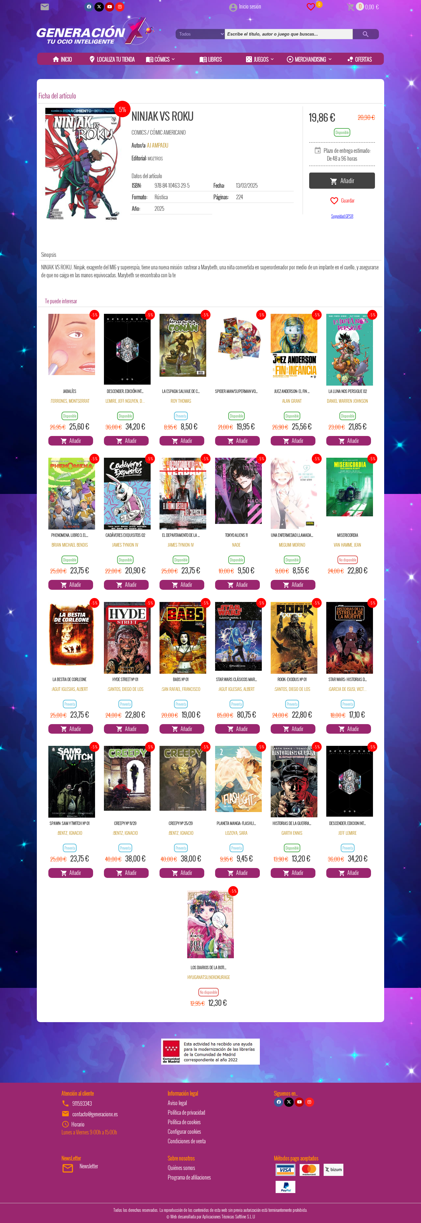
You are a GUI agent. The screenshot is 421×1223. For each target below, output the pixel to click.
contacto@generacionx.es (95, 1114)
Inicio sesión (250, 6)
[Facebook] (88, 7)
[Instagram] (119, 7)
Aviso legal (177, 1103)
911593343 (82, 1103)
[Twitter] (99, 7)
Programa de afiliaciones (189, 1177)
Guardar (347, 200)
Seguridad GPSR (342, 216)
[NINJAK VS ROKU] (83, 165)
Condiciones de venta (187, 1141)
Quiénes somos (181, 1168)
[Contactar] (46, 6)
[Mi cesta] (351, 6)
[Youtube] (109, 7)
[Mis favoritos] (311, 6)
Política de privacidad (186, 1112)
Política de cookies (184, 1122)
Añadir (346, 180)
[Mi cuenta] (233, 6)
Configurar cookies (184, 1131)
